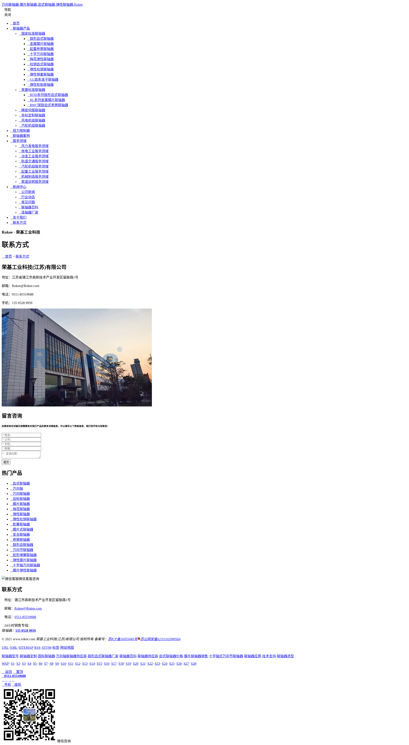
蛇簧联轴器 (20, 524)
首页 (15, 23)
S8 (51, 663)
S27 (186, 663)
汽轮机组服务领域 (34, 166)
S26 (179, 663)
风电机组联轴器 (32, 120)
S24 (164, 663)
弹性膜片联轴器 (23, 560)
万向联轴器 (20, 493)
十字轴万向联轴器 (25, 565)
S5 (35, 663)
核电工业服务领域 (34, 151)
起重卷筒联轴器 (40, 49)
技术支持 (269, 656)
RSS (37, 647)
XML (13, 647)
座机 (16, 684)
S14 (92, 663)
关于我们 (18, 217)
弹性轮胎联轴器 (40, 84)
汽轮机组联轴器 (32, 125)
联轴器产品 (20, 28)
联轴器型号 (10, 656)
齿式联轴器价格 (171, 656)
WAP (5, 663)
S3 (24, 663)
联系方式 (18, 222)
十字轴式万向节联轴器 (226, 656)
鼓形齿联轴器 (21, 545)
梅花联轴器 (20, 509)
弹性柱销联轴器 (40, 69)
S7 (46, 663)
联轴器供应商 (148, 656)
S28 (193, 663)
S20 (135, 663)
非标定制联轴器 (32, 115)
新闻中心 (18, 187)
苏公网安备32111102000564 (160, 639)
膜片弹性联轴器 (23, 570)
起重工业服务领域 (34, 171)
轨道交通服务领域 (34, 161)
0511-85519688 (25, 617)
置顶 (18, 672)
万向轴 (16, 488)
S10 (63, 663)
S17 (114, 663)
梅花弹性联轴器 (40, 59)
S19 (128, 663)
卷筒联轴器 (20, 539)
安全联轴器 (20, 534)
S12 (77, 663)
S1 (12, 663)
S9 (57, 663)
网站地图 (67, 647)
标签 (55, 647)
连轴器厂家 (28, 212)
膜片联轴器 (20, 504)
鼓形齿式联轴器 (40, 38)
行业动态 (27, 197)
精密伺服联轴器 (32, 110)
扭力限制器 (20, 130)
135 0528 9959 (25, 630)
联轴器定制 (28, 656)
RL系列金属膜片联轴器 (46, 100)
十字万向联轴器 (40, 54)
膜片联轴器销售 (196, 656)
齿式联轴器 (20, 483)
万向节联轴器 (21, 550)
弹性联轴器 (20, 514)
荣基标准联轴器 (32, 90)
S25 (171, 663)
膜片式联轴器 (21, 529)
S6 (40, 663)
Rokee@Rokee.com (28, 608)
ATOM (46, 647)
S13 (85, 663)
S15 (99, 663)
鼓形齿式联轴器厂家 (103, 656)
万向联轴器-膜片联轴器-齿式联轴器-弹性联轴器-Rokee (42, 4)
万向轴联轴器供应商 (71, 656)
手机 (6, 684)
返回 (7, 672)
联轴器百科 (28, 207)
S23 (157, 663)
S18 (121, 663)
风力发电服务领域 (34, 146)
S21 (142, 663)
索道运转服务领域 (34, 182)
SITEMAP (26, 647)
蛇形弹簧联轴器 (23, 555)
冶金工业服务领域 (34, 156)
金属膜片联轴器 (40, 44)
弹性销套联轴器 (40, 74)
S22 (150, 663)
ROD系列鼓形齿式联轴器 (47, 95)
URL (5, 647)
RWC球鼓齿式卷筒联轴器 (47, 105)
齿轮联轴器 (20, 499)
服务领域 (18, 141)
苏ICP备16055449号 (122, 639)
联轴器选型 (285, 656)
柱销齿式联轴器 (40, 64)
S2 (18, 663)
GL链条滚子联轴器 (42, 79)
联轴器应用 (252, 656)
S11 (70, 663)
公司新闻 (27, 192)
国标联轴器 (46, 656)
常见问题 (27, 202)
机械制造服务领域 (34, 176)
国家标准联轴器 (32, 33)
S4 (29, 663)
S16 (106, 663)
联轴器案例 (20, 136)
